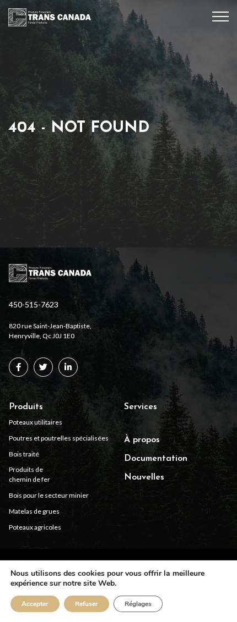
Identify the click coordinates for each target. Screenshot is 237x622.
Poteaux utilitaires (35, 422)
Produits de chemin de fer (29, 474)
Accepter (35, 603)
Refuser (86, 603)
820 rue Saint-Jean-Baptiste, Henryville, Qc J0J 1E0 (50, 331)
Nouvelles (144, 477)
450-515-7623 (33, 304)
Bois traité (24, 454)
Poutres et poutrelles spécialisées (59, 438)
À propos (142, 440)
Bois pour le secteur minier (49, 495)
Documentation (155, 458)
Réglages (138, 603)
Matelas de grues (34, 511)
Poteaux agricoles (35, 527)
